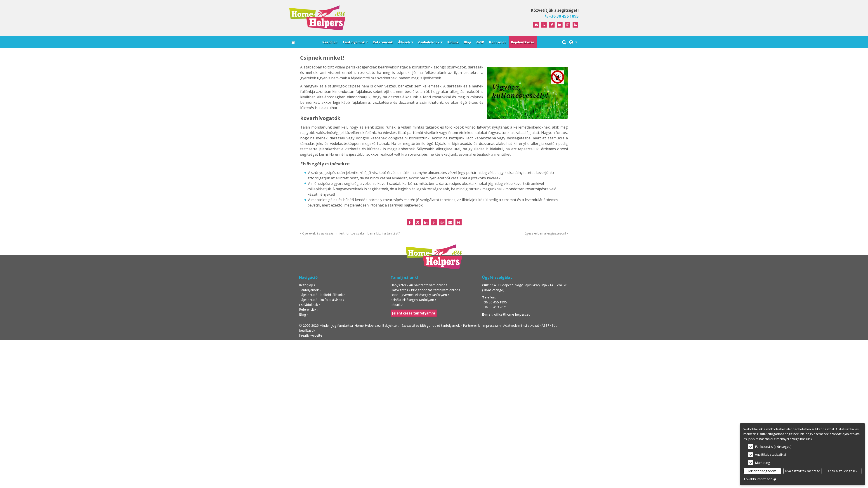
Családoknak (308, 305)
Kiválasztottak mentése (802, 471)
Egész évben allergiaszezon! (545, 233)
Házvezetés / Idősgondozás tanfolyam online (424, 290)
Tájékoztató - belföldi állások (321, 295)
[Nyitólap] (358, 17)
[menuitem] (293, 42)
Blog (302, 314)
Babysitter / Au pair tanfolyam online (418, 285)
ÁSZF (545, 325)
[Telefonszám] (544, 25)
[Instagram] (567, 25)
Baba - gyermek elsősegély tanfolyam (419, 295)
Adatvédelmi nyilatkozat (521, 325)
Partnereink (471, 325)
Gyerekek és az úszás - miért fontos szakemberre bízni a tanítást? (350, 233)
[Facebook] (552, 25)
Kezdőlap (306, 285)
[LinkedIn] (560, 25)
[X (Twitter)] (417, 222)
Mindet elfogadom (762, 471)
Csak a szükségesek (842, 471)
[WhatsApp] (442, 222)
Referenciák (307, 309)
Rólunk (396, 305)
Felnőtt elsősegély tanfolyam (412, 300)
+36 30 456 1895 (563, 16)
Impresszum (491, 325)
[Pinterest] (434, 222)
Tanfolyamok (309, 290)
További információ (758, 479)
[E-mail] (536, 25)
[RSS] (575, 25)
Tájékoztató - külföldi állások (320, 300)
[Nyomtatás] (458, 222)
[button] (573, 42)
